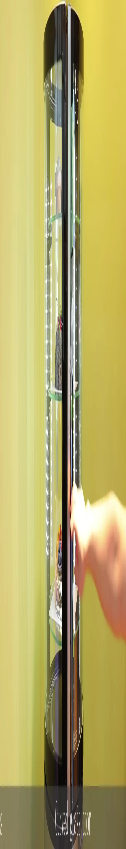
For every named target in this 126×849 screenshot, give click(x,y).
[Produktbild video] (2, 475)
